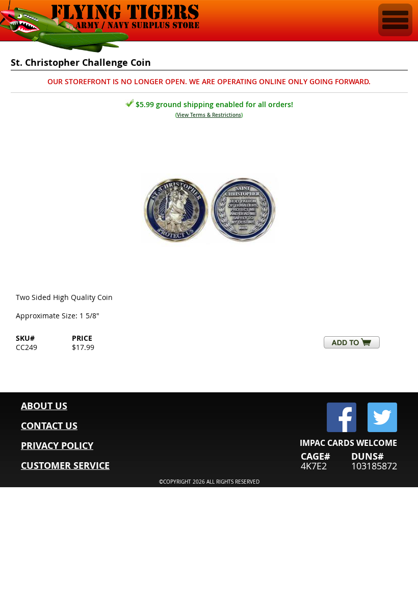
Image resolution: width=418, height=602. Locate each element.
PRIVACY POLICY (57, 445)
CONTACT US (49, 425)
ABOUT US (44, 405)
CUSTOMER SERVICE (65, 465)
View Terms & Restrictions (209, 115)
